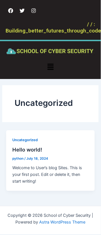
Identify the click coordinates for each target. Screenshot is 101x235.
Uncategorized (25, 140)
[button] (50, 67)
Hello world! (27, 149)
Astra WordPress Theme (62, 222)
